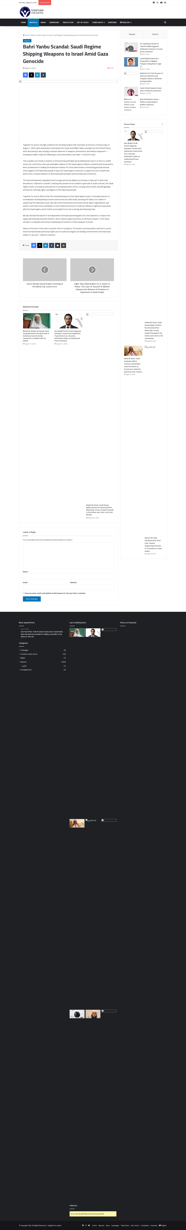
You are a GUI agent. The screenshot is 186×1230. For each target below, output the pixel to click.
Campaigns (54, 22)
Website (73, 582)
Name (25, 571)
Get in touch (83, 22)
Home (23, 22)
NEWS (22, 658)
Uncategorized (26, 669)
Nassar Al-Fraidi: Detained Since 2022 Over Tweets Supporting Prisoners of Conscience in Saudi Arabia (153, 544)
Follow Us (73, 1205)
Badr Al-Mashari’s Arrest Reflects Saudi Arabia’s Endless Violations (149, 102)
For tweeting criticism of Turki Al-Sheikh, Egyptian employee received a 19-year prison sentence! (151, 47)
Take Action (68, 22)
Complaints (97, 22)
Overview (112, 22)
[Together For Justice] (31, 12)
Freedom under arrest (28, 654)
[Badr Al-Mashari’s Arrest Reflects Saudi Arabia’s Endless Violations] (131, 104)
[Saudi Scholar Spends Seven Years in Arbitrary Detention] (131, 91)
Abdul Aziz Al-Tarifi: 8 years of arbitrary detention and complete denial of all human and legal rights (151, 77)
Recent (155, 34)
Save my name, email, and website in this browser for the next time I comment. (55, 593)
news (43, 22)
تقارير (24, 666)
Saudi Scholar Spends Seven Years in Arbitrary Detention (150, 89)
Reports (33, 22)
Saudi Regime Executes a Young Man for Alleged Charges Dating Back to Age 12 (150, 62)
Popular (132, 34)
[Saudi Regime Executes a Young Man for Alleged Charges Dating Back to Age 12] (131, 62)
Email (25, 582)
